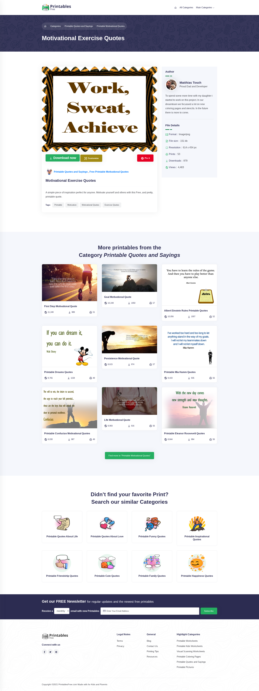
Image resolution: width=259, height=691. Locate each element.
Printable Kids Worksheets (190, 646)
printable (58, 205)
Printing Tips (153, 651)
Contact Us (152, 646)
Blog (149, 641)
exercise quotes (112, 205)
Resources (152, 656)
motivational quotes (90, 205)
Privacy (120, 646)
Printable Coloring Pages (189, 656)
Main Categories (204, 7)
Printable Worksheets (187, 641)
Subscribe (209, 611)
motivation (71, 205)
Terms (120, 641)
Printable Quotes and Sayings (71, 172)
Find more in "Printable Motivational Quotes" (129, 455)
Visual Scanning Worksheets (191, 651)
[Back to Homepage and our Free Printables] (45, 26)
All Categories (186, 7)
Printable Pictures (185, 667)
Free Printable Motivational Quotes (109, 172)
